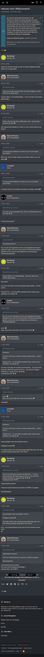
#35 (42, 174)
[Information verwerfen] (40, 18)
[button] (3, 2)
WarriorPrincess (12, 75)
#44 (42, 506)
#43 (42, 466)
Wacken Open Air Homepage (10, 620)
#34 (42, 144)
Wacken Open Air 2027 (9, 645)
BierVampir (6, 11)
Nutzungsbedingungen (15, 648)
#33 (42, 113)
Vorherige (14, 575)
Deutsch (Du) (24, 645)
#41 (42, 388)
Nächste (30, 575)
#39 (42, 308)
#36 (42, 204)
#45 (42, 546)
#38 (42, 268)
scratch (9, 196)
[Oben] (21, 651)
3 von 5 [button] (22, 575)
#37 (42, 236)
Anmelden (4, 635)
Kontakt (3, 627)
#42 (42, 417)
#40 (42, 345)
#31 (42, 64)
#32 (42, 83)
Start (17, 651)
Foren (3, 623)
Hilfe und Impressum (8, 651)
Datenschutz (28, 648)
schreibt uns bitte (30, 38)
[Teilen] (38, 64)
